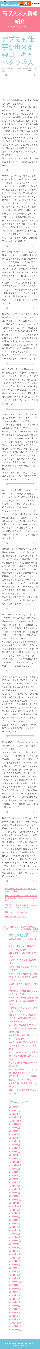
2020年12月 (15, 1322)
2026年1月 (15, 1114)
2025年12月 (15, 1117)
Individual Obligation (20, 1345)
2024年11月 (15, 1162)
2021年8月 (15, 1295)
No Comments (34, 71)
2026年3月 (15, 1107)
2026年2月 (15, 1110)
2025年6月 (15, 1138)
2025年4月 (15, 1144)
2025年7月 (15, 1134)
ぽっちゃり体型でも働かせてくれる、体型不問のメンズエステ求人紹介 (23, 1018)
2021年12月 (15, 1281)
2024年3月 (15, 1189)
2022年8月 (15, 1254)
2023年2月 (15, 1233)
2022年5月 (15, 1264)
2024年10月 (15, 1165)
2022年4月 (15, 1268)
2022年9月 (15, 1251)
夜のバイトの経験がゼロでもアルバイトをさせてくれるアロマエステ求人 (23, 977)
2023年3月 (15, 1230)
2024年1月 (15, 1196)
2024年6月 (15, 1179)
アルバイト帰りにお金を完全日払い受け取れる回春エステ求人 (23, 1001)
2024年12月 (15, 1158)
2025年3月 (15, 1148)
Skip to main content (10, 4)
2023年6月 (15, 1220)
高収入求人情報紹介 (20, 17)
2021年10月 (15, 1288)
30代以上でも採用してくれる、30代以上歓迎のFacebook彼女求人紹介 (22, 1028)
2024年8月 (15, 1172)
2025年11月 (15, 1120)
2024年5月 (15, 1182)
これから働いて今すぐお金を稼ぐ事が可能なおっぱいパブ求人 (23, 1056)
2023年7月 (15, 1216)
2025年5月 (15, 1141)
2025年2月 (15, 1151)
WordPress (20, 1343)
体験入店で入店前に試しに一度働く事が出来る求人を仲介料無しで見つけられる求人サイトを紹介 (21, 898)
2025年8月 (15, 1131)
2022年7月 (15, 1257)
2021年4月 (15, 1309)
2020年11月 (15, 1326)
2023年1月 (15, 1237)
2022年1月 (15, 1278)
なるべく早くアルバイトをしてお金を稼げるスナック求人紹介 (23, 1045)
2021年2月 (15, 1316)
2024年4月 (15, 1185)
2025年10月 (15, 1124)
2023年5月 (15, 1223)
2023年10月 (15, 1206)
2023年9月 (15, 1210)
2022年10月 (15, 1247)
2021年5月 (15, 1305)
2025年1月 (15, 1155)
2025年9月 (15, 1127)
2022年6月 (15, 1261)
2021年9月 (15, 1292)
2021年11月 (15, 1285)
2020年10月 (15, 1329)
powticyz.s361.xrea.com (24, 68)
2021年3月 (15, 1312)
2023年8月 (15, 1213)
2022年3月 (15, 1271)
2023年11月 (15, 1203)
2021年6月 (15, 1302)
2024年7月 (15, 1175)
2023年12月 (15, 1199)
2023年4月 (15, 1227)
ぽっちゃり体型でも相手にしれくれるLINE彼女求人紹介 (29, 929)
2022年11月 (15, 1244)
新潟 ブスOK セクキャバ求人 (16, 912)
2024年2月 (15, 1192)
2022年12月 (15, 1240)
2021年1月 (15, 1319)
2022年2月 (15, 1275)
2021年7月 (15, 1299)
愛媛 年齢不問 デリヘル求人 (16, 917)
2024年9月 (15, 1168)
